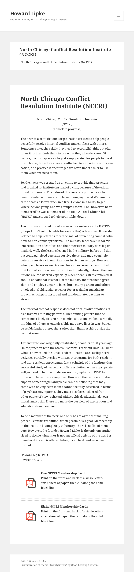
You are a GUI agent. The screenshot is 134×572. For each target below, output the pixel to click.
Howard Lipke (27, 13)
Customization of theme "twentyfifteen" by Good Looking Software (60, 565)
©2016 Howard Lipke (33, 561)
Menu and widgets (119, 20)
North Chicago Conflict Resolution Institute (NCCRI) (56, 62)
